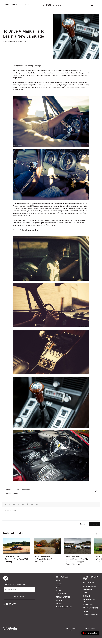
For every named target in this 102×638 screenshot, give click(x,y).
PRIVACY (59, 600)
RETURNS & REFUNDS (63, 597)
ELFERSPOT (86, 611)
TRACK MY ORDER (62, 594)
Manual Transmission (12, 493)
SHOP (21, 5)
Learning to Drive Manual (23, 489)
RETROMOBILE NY (88, 605)
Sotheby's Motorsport (89, 586)
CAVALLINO (86, 596)
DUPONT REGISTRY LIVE (90, 608)
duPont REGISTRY (88, 583)
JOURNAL (13, 5)
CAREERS (59, 603)
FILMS (6, 5)
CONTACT (59, 590)
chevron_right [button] (97, 534)
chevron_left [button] (93, 534)
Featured (8, 489)
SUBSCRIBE (19, 597)
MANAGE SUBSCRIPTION (64, 607)
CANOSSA (86, 593)
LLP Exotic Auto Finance (90, 614)
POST (27, 5)
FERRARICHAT (87, 589)
